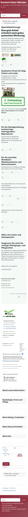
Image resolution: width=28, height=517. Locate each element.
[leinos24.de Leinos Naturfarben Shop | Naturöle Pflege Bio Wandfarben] (12, 354)
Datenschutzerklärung (9, 490)
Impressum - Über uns (9, 488)
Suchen (24, 15)
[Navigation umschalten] (4, 394)
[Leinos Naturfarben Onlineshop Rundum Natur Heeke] (13, 101)
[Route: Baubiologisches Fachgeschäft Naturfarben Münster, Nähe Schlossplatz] (22, 354)
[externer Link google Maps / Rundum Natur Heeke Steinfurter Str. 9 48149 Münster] (8, 92)
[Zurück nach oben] (26, 515)
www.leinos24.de (6, 269)
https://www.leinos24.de (8, 51)
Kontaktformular (6, 343)
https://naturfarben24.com (11, 328)
